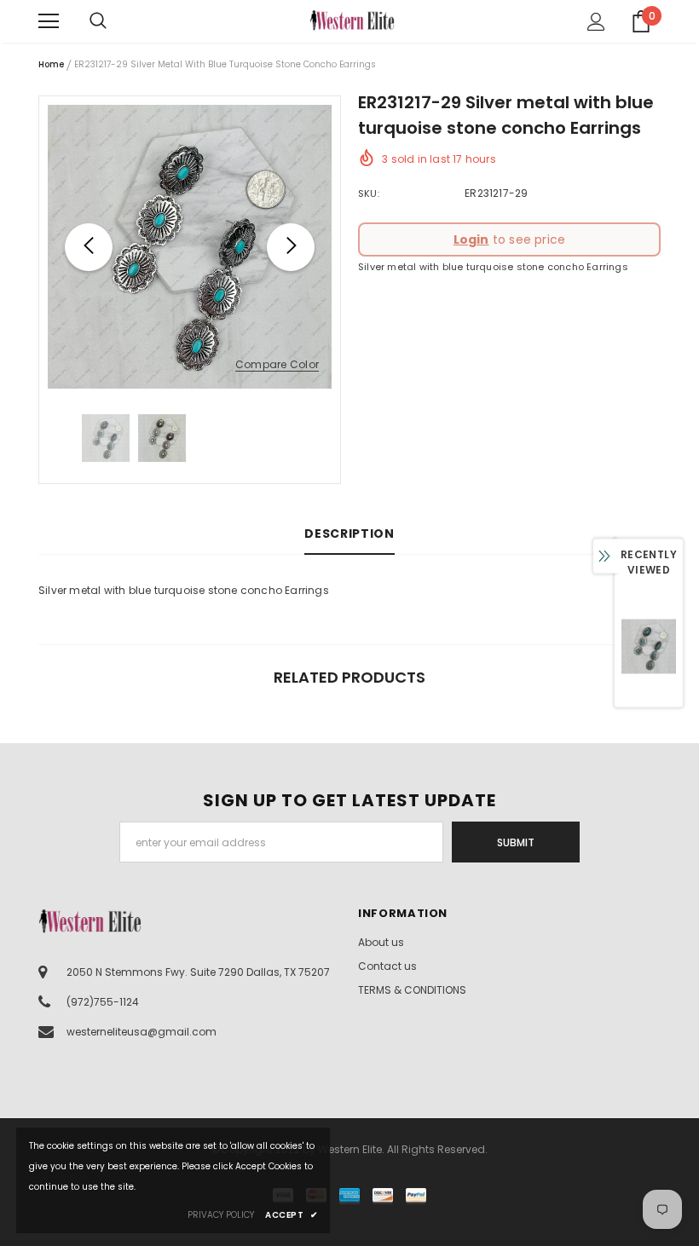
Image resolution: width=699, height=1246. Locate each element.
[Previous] (89, 247)
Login (471, 239)
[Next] (291, 247)
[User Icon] (596, 22)
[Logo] (352, 20)
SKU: (368, 193)
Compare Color (277, 365)
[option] (190, 247)
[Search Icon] (115, 21)
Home (51, 64)
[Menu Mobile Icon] (48, 21)
